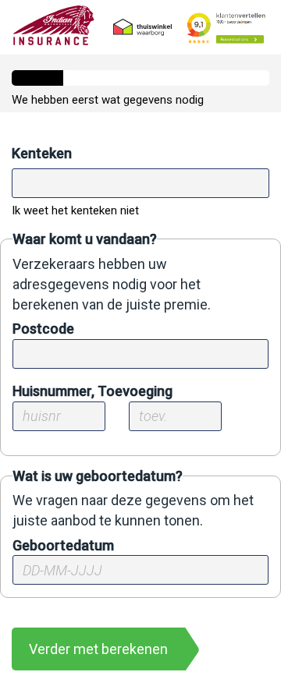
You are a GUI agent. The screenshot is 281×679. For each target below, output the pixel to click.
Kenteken (42, 153)
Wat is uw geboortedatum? (97, 476)
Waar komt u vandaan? (84, 239)
